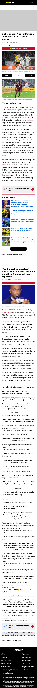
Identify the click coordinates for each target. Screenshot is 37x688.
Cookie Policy (5, 667)
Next (30, 75)
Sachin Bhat (7, 280)
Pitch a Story (26, 660)
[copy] (12, 45)
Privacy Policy (6, 663)
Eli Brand (6, 42)
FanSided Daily (6, 660)
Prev (6, 75)
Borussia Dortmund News (14, 640)
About (3, 654)
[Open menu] (3, 3)
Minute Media (10, 677)
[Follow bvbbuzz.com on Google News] (32, 189)
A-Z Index (25, 670)
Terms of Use (26, 663)
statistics (30, 120)
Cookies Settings (7, 673)
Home (3, 254)
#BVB (10, 447)
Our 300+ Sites (27, 657)
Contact (4, 657)
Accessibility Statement (9, 670)
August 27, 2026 (20, 409)
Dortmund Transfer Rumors (14, 254)
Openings (25, 654)
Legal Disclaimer (28, 667)
